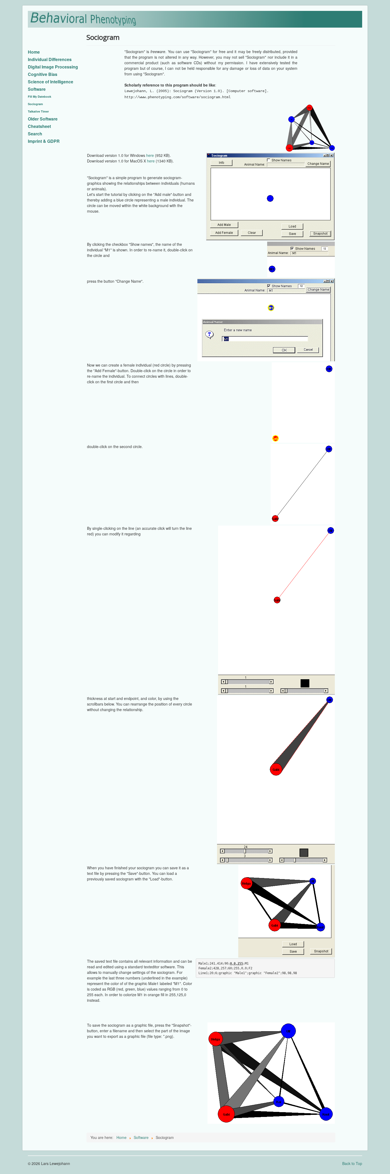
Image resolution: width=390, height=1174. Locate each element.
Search (35, 134)
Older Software (43, 119)
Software (37, 89)
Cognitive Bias (42, 74)
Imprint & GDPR (44, 141)
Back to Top (352, 1163)
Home (34, 52)
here (150, 155)
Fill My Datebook (39, 96)
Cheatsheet (39, 126)
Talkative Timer (38, 111)
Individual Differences (50, 59)
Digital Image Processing (53, 67)
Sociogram (35, 104)
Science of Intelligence (50, 82)
